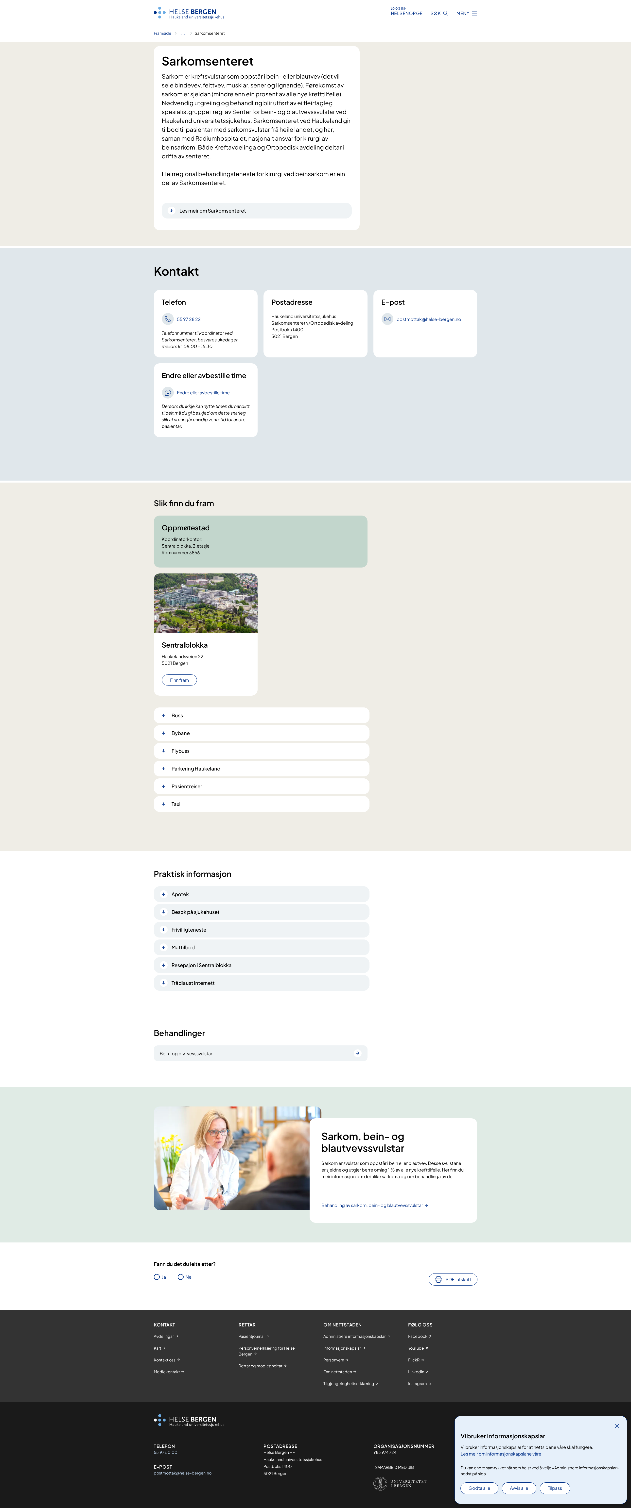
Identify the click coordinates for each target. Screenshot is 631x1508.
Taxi (176, 804)
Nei (189, 1277)
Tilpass (555, 1488)
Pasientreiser (187, 786)
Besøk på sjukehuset (196, 912)
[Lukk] (617, 1426)
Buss (177, 715)
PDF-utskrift (458, 1279)
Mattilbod (183, 947)
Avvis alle (519, 1488)
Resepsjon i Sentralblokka (202, 965)
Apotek (180, 894)
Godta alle (479, 1488)
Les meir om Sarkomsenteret (212, 210)
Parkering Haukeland (196, 768)
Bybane (181, 733)
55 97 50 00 (165, 1452)
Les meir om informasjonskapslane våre (501, 1454)
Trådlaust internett (193, 983)
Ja (164, 1277)
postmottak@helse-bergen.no (182, 1472)
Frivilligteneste (189, 929)
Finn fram (179, 680)
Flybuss (181, 751)
